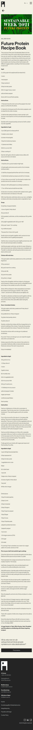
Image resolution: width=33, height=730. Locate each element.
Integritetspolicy (5, 708)
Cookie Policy (4, 715)
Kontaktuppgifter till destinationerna (10, 705)
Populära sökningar (6, 712)
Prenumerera (16, 650)
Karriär (3, 702)
